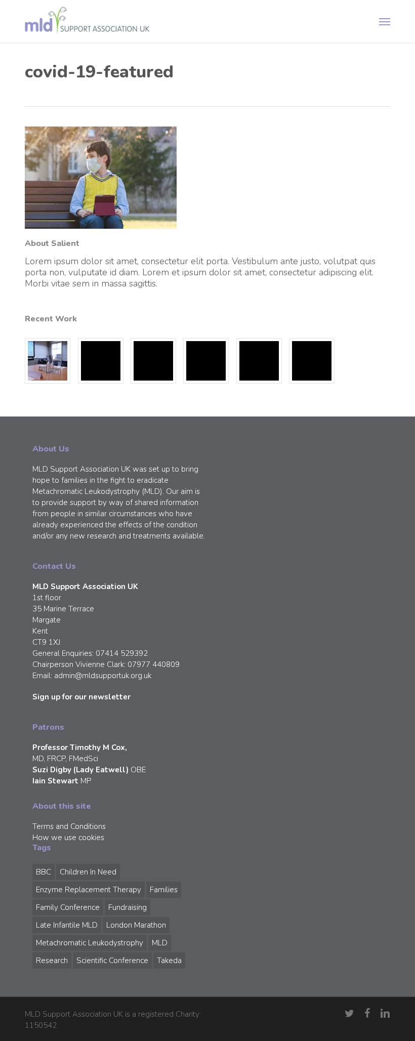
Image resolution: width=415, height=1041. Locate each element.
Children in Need (88, 872)
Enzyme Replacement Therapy (88, 890)
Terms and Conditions (69, 826)
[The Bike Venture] (100, 361)
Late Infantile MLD (67, 925)
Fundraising (127, 907)
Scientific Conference (112, 960)
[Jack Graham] (259, 361)
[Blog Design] (312, 361)
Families (164, 890)
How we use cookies (68, 837)
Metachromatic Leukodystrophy (89, 943)
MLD (160, 943)
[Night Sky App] (153, 361)
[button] (384, 21)
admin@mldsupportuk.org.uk (102, 676)
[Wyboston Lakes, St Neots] (47, 361)
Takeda (169, 960)
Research (52, 960)
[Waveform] (206, 361)
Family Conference (68, 907)
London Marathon (136, 925)
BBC (43, 872)
